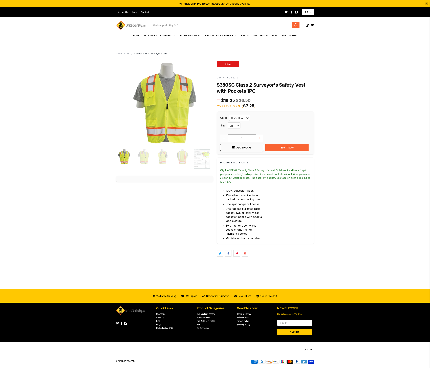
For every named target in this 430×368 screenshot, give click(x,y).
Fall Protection (263, 35)
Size (223, 125)
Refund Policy (243, 317)
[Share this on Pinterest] (236, 253)
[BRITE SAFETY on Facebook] (291, 12)
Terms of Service (244, 313)
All (128, 54)
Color (223, 117)
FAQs (158, 324)
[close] (426, 3)
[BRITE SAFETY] (131, 25)
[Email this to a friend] (245, 253)
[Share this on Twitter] (220, 253)
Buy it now (287, 147)
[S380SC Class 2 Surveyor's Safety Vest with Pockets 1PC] (164, 103)
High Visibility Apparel (158, 35)
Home (136, 35)
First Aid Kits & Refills (219, 35)
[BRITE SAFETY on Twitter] (286, 12)
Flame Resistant (190, 35)
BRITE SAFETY (128, 361)
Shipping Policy (243, 324)
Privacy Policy (243, 320)
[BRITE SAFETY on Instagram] (296, 12)
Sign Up (294, 332)
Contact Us (147, 12)
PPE (243, 35)
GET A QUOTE (289, 35)
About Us (123, 12)
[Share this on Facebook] (228, 253)
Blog (134, 12)
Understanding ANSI (164, 328)
